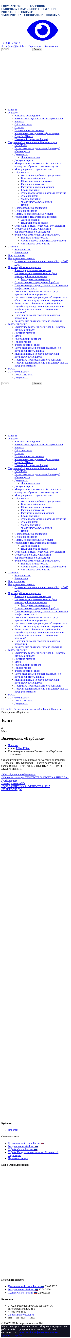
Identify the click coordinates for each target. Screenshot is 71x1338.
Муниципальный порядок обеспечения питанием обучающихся (37, 355)
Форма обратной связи (27, 344)
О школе (13, 112)
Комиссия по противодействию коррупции (39, 321)
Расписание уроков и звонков (37, 187)
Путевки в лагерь (18, 1158)
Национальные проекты (21, 258)
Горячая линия (23, 341)
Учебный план (29, 195)
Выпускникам (23, 249)
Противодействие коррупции (24, 267)
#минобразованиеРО (13, 783)
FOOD (11, 368)
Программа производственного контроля (38, 359)
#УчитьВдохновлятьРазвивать (18, 774)
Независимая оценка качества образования (39, 118)
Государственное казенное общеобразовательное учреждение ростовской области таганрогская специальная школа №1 (31, 10)
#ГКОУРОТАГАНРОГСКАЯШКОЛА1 (46, 777)
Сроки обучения (30, 190)
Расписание (21, 252)
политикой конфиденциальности (38, 1332)
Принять (6, 1335)
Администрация (30, 219)
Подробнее (18, 1335)
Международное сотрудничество (33, 169)
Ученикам (13, 246)
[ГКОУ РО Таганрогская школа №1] (35, 104)
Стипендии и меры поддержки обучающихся (40, 225)
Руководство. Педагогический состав (36, 216)
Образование (22, 172)
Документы (21, 154)
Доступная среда (24, 160)
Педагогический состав (34, 222)
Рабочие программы (32, 184)
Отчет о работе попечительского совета (43, 240)
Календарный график (33, 178)
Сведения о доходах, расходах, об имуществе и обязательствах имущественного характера (41, 299)
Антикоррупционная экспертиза (33, 270)
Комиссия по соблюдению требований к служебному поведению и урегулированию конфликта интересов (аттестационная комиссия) (39, 307)
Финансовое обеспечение (35, 243)
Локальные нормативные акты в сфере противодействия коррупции (36, 293)
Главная (12, 109)
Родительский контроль (28, 338)
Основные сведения (26, 210)
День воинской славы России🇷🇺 (26, 1143)
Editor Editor (23, 748)
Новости (19, 121)
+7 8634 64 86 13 (10, 43)
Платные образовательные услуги (34, 213)
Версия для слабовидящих (42, 46)
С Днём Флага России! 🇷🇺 (22, 1149)
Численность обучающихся (36, 201)
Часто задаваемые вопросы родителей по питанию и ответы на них (38, 349)
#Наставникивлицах (12, 777)
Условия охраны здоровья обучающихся (37, 133)
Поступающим (16, 255)
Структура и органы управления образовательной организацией (33, 230)
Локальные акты (30, 157)
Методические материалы (35, 279)
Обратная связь (23, 124)
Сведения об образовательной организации (32, 142)
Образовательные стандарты (31, 207)
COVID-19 (21, 145)
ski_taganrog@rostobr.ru (14, 46)
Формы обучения (30, 198)
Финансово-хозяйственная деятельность (37, 234)
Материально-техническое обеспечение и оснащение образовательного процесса (38, 165)
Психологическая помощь (29, 130)
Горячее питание (17, 324)
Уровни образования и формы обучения (43, 193)
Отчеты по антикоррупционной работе (37, 282)
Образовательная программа (37, 181)
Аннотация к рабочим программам (41, 175)
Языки (25, 204)
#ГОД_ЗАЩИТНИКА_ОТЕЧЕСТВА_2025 (25, 786)
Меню (18, 335)
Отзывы (19, 127)
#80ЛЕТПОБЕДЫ (11, 789)
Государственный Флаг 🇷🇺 (23, 1146)
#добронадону (9, 780)
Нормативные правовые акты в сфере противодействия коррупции (36, 275)
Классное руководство (27, 115)
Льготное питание (25, 332)
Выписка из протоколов (34, 237)
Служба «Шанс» (24, 136)
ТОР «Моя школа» (18, 371)
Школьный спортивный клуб (31, 139)
